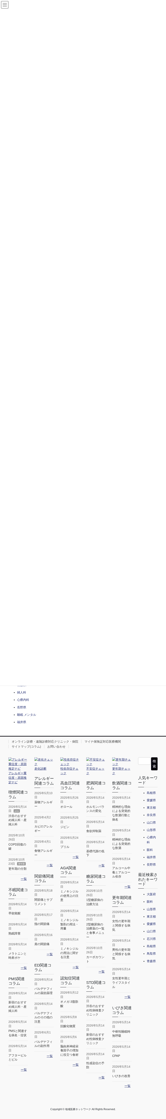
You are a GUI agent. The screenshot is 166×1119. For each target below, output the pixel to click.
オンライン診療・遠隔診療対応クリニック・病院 (45, 741)
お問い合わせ (56, 746)
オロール (66, 806)
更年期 (21, 864)
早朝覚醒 (14, 913)
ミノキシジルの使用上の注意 (69, 896)
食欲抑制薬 (93, 831)
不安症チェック (95, 771)
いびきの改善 (121, 1076)
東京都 (151, 807)
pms (17, 811)
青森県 (151, 961)
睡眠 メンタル (26, 714)
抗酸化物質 (67, 1026)
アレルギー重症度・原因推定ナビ (17, 777)
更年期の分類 (17, 868)
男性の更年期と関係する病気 (121, 954)
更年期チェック (121, 771)
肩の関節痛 (41, 944)
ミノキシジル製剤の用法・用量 (69, 924)
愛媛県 (151, 800)
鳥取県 (151, 953)
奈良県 (151, 815)
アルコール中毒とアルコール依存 (121, 872)
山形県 (151, 830)
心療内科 (23, 699)
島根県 (151, 793)
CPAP (116, 1055)
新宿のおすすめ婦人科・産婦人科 (17, 1006)
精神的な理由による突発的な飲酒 (121, 844)
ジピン (64, 827)
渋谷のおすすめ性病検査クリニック (95, 1010)
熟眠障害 (14, 933)
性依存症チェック (69, 771)
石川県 (151, 939)
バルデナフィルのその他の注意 (43, 1017)
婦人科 (21, 692)
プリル (64, 847)
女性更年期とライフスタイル (121, 982)
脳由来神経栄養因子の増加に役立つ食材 (69, 1050)
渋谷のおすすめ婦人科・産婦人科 (17, 820)
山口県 (151, 822)
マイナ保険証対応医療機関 (103, 741)
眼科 (150, 850)
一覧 (24, 879)
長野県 (21, 707)
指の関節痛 (41, 924)
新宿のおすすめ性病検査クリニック (95, 1039)
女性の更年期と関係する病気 (121, 925)
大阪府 (151, 894)
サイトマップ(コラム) (26, 746)
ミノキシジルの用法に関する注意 (69, 953)
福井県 (21, 722)
